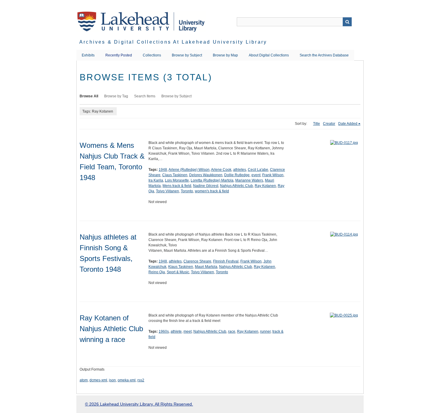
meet (187, 331)
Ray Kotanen (265, 186)
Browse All (89, 96)
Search (347, 21)
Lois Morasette (177, 180)
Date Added (347, 124)
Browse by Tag (116, 96)
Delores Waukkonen (205, 175)
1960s (164, 331)
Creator (329, 124)
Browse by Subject (187, 55)
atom (84, 380)
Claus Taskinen (174, 175)
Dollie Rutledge (237, 175)
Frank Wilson (272, 175)
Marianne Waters (249, 180)
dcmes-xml (98, 380)
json (112, 380)
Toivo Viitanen (167, 191)
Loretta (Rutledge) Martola (212, 180)
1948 (163, 170)
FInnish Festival (226, 261)
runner (265, 331)
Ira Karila (155, 180)
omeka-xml (127, 380)
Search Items (144, 96)
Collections (152, 55)
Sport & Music (178, 272)
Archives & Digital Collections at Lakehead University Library (173, 41)
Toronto (187, 191)
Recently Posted (118, 55)
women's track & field (212, 191)
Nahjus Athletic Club (236, 186)
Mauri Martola (206, 267)
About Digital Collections (269, 55)
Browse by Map (225, 55)
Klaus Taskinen (180, 267)
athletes (239, 170)
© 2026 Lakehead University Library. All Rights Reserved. (139, 404)
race (231, 331)
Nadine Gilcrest (205, 186)
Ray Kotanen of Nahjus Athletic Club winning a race (111, 328)
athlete (176, 331)
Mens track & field (177, 186)
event (255, 175)
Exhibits (88, 55)
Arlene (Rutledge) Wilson (189, 170)
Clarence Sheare (197, 261)
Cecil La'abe (258, 170)
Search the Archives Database (324, 55)
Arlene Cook (221, 170)
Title (316, 124)
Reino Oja (156, 272)
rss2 (140, 380)
